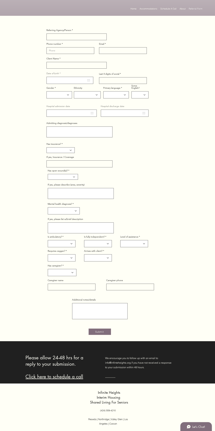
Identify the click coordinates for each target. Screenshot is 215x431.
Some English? (135, 87)
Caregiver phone (114, 280)
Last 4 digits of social (109, 74)
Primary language (111, 88)
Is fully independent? (94, 237)
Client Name (52, 58)
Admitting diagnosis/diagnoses (61, 123)
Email (101, 44)
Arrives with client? (93, 251)
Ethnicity (78, 88)
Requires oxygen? (56, 251)
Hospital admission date (58, 106)
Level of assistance (129, 237)
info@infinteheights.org (118, 362)
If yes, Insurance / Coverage (60, 157)
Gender (50, 88)
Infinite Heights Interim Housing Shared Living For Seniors (109, 397)
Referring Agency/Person (58, 30)
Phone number (53, 44)
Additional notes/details (84, 300)
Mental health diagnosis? (60, 204)
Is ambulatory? (55, 237)
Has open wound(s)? (58, 170)
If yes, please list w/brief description (65, 219)
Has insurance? (53, 144)
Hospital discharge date (112, 106)
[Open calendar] (88, 80)
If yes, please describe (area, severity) (66, 185)
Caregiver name (55, 280)
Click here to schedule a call (54, 376)
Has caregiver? (55, 266)
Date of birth (54, 73)
